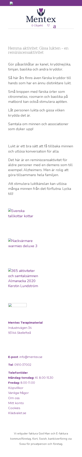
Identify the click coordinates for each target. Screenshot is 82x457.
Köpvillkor (15, 388)
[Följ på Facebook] (12, 349)
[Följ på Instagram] (22, 349)
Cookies (14, 408)
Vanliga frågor (18, 393)
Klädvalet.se (17, 413)
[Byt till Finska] (16, 3)
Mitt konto (16, 403)
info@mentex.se (31, 357)
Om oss (14, 398)
